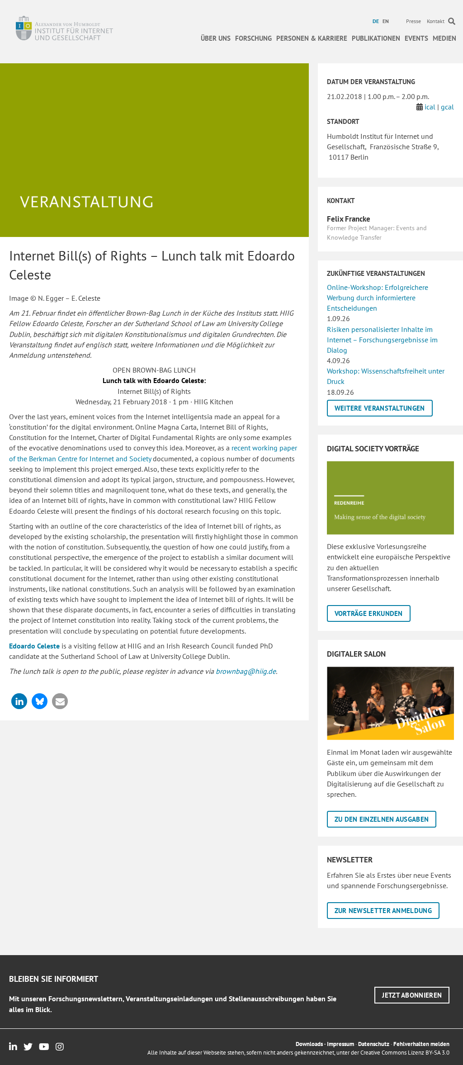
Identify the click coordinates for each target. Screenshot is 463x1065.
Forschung (253, 38)
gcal (447, 106)
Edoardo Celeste (34, 645)
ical (430, 106)
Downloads (309, 1044)
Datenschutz (373, 1044)
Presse (413, 21)
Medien (444, 38)
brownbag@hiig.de (246, 671)
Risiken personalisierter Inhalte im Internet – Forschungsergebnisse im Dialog (382, 340)
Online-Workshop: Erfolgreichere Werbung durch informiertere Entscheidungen (377, 297)
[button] (19, 701)
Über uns (216, 38)
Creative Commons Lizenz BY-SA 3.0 (404, 1052)
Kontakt (435, 21)
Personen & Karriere (311, 38)
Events (416, 38)
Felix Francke (348, 219)
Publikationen (376, 38)
